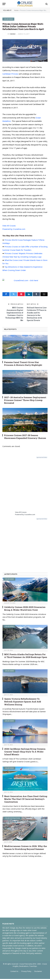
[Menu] (4, 4)
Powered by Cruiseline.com (13, 229)
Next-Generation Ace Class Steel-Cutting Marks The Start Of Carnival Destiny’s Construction (25, 799)
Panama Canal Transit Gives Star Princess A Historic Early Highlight (23, 363)
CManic (13, 34)
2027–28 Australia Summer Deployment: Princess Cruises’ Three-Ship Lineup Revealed (25, 400)
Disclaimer (38, 971)
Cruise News (8, 19)
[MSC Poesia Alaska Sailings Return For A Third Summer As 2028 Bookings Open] (25, 637)
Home (16, 10)
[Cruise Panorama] (25, 4)
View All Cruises (9, 225)
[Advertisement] (25, 484)
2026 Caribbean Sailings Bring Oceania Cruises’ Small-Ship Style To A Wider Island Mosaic (24, 751)
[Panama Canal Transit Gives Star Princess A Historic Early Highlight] (25, 347)
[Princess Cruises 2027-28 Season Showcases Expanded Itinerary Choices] (25, 420)
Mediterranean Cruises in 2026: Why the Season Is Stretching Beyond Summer (25, 847)
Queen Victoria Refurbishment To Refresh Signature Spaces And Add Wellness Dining (22, 701)
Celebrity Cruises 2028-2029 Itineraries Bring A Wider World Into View (24, 608)
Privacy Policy (26, 971)
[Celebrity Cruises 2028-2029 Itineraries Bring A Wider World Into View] (25, 589)
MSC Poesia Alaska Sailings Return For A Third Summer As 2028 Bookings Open (25, 656)
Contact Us (14, 971)
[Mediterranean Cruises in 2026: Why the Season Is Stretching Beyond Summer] (25, 829)
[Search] (46, 4)
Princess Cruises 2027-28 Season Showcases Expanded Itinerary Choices (25, 436)
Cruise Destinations (12, 818)
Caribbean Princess (10, 74)
